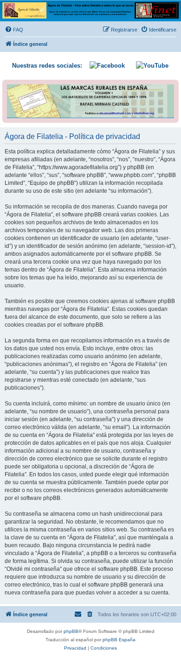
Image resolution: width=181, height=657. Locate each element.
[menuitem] (14, 29)
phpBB (71, 631)
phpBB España (119, 639)
